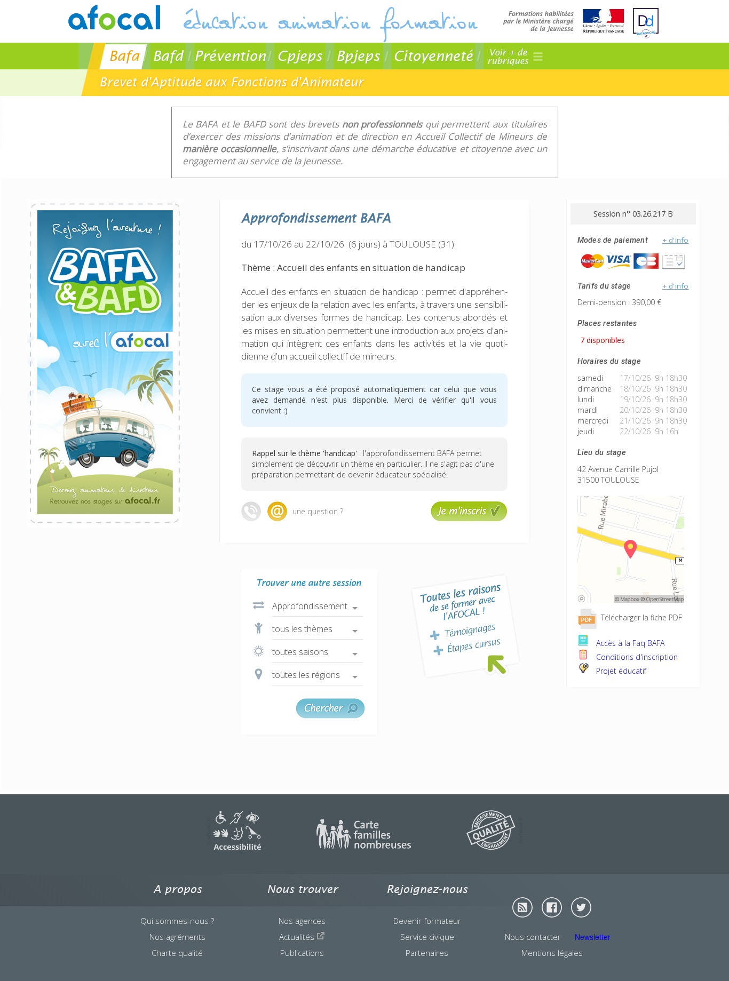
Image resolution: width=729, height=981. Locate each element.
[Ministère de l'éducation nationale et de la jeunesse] (563, 22)
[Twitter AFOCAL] (581, 907)
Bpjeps (358, 55)
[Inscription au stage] (469, 518)
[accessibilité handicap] (233, 846)
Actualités (297, 936)
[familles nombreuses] (363, 846)
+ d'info (675, 240)
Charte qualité (177, 952)
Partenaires (427, 952)
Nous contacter (533, 936)
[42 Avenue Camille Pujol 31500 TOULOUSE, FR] (630, 600)
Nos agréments (177, 936)
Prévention (230, 55)
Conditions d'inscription (636, 657)
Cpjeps (299, 55)
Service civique (427, 936)
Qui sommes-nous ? (177, 920)
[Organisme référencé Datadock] (646, 23)
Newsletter (593, 936)
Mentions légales (552, 952)
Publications (302, 952)
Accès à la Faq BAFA (629, 643)
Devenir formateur (427, 920)
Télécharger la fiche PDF (640, 617)
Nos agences (302, 920)
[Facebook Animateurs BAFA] (552, 907)
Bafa (124, 55)
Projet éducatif (620, 671)
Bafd (168, 55)
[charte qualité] (494, 846)
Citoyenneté (433, 55)
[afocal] (114, 17)
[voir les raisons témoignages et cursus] (465, 626)
